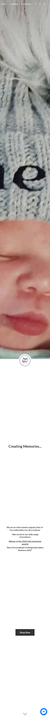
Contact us (26, 4)
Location (14, 4)
